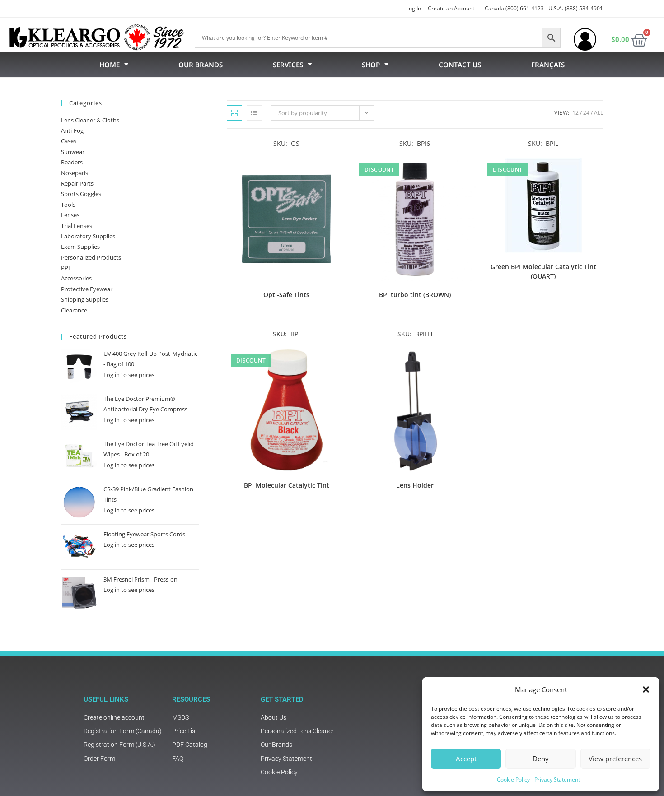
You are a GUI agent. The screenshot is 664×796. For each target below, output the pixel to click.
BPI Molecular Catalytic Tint (286, 485)
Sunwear (72, 152)
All (598, 112)
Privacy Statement (557, 779)
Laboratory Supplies (88, 236)
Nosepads (74, 173)
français (548, 64)
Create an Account (451, 8)
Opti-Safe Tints (286, 294)
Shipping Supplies (84, 299)
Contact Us (460, 64)
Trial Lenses (76, 226)
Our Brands (200, 64)
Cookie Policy (513, 779)
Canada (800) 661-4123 (514, 8)
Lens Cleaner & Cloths (90, 120)
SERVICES (288, 64)
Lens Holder (415, 485)
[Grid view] (234, 113)
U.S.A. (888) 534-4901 (575, 8)
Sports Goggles (81, 194)
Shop (371, 64)
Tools (68, 204)
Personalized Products (91, 257)
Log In (413, 8)
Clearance (74, 310)
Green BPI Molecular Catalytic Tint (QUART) (543, 271)
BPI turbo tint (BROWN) (415, 294)
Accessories (76, 278)
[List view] (254, 113)
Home (109, 64)
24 (586, 112)
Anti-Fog (72, 130)
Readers (72, 162)
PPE (66, 268)
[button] (645, 689)
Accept (466, 758)
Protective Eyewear (86, 289)
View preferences (615, 758)
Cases (68, 141)
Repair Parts (77, 183)
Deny (541, 758)
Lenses (70, 215)
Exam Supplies (80, 246)
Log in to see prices (128, 375)
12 (575, 112)
